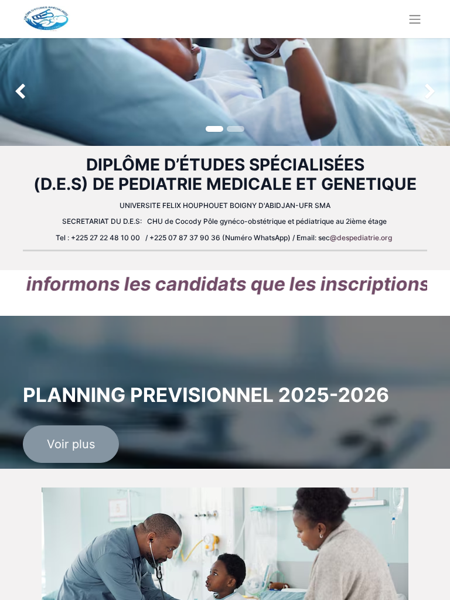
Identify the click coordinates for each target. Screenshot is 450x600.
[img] (18, 92)
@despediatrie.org (361, 237)
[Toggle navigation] (415, 19)
